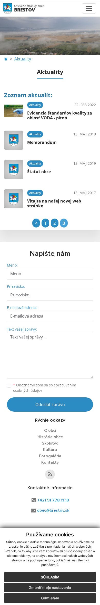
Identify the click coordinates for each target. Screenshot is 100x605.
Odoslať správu (50, 404)
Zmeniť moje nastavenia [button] (50, 587)
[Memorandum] (13, 140)
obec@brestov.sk (53, 510)
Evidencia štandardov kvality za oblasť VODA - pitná (59, 115)
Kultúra (50, 450)
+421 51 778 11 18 (53, 500)
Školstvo (50, 443)
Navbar (12, 8)
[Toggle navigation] (89, 8)
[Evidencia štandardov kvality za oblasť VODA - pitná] (13, 110)
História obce (50, 437)
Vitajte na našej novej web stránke (54, 203)
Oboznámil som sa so (44, 388)
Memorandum (42, 142)
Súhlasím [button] (50, 577)
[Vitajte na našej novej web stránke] (13, 198)
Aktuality (22, 59)
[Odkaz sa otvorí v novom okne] (50, 474)
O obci (50, 430)
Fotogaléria (50, 456)
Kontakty (50, 462)
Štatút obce (39, 171)
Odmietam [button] (50, 598)
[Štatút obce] (13, 169)
